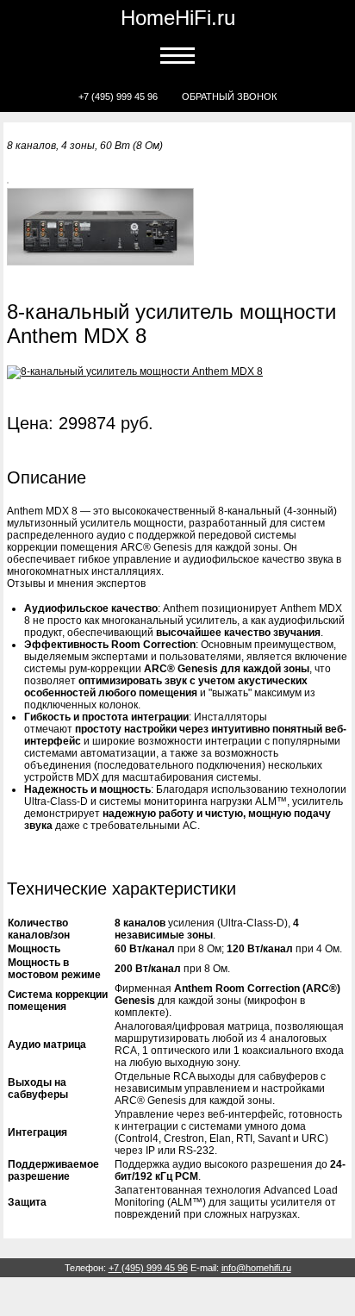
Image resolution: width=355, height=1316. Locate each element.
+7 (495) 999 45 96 (118, 96)
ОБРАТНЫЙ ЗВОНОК (229, 96)
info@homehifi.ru (256, 1268)
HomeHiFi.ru (178, 17)
